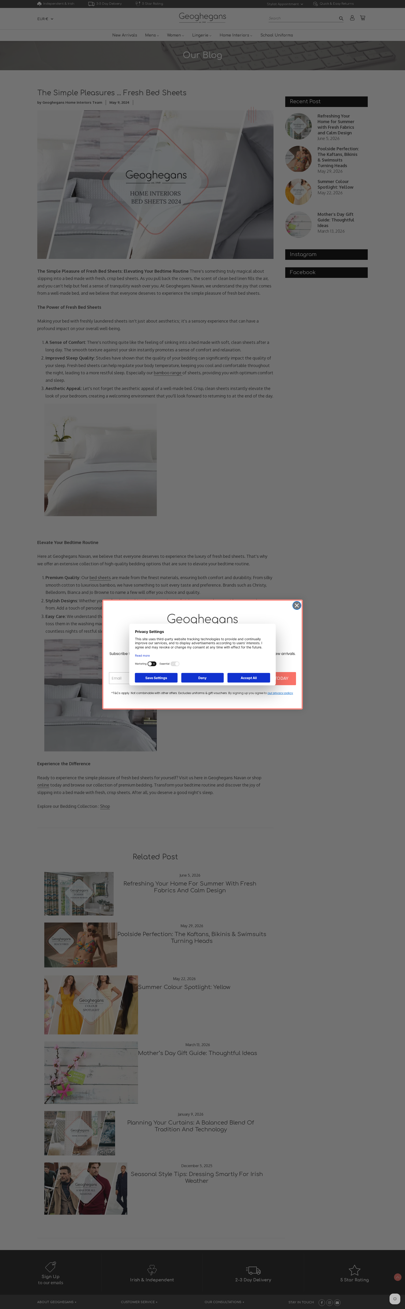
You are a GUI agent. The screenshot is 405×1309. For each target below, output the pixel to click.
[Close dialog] (297, 605)
